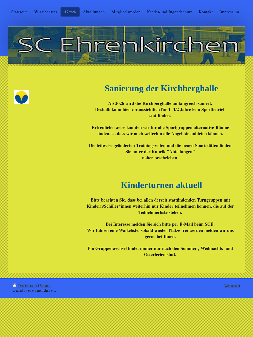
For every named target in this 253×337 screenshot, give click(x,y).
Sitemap (45, 285)
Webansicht (232, 285)
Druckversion (27, 285)
